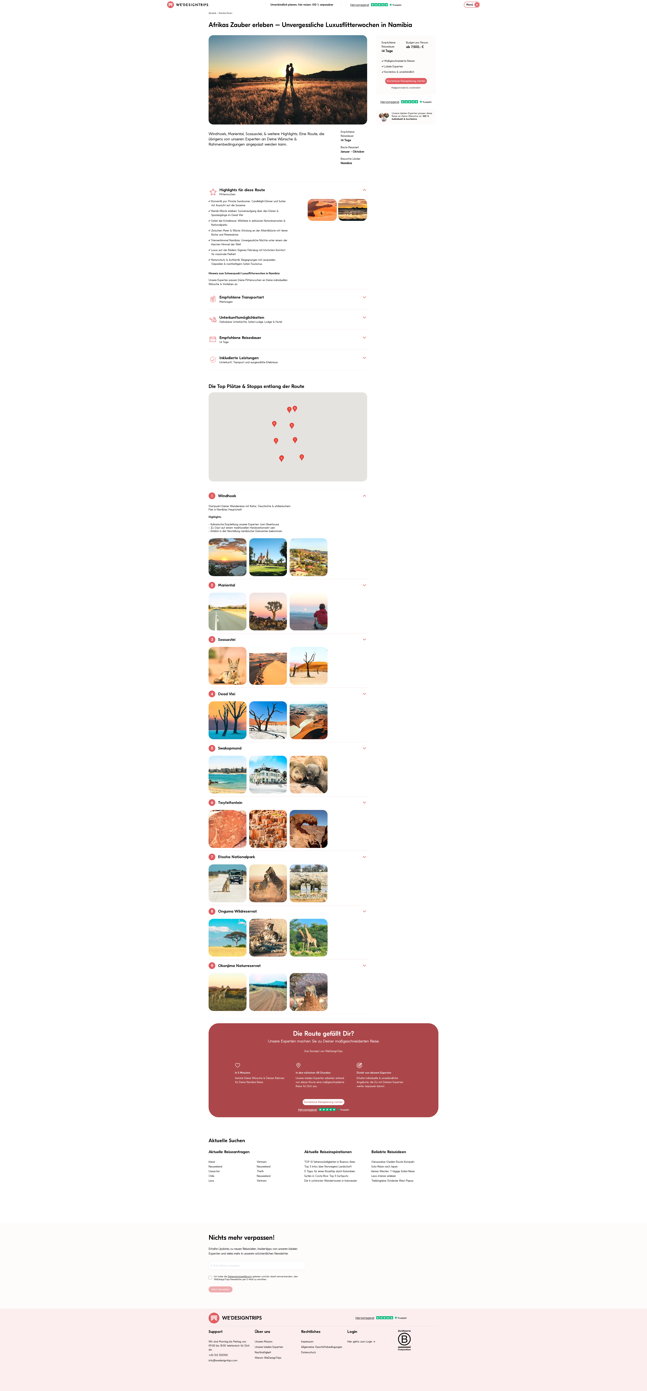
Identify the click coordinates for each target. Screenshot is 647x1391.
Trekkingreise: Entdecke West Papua (392, 1180)
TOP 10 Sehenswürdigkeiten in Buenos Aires (329, 1161)
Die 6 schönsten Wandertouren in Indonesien (330, 1180)
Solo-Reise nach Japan (384, 1166)
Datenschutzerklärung (240, 1276)
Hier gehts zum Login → (361, 1341)
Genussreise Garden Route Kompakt (392, 1161)
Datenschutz (308, 1352)
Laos (211, 1180)
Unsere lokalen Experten (269, 1347)
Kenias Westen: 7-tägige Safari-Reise (393, 1171)
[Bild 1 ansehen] (228, 557)
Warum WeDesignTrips (268, 1357)
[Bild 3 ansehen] (309, 557)
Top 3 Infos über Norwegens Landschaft (328, 1166)
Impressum (307, 1341)
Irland (212, 1161)
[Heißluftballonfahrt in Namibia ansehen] (322, 210)
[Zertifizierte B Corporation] (416, 1340)
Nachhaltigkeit (263, 1352)
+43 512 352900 (218, 1355)
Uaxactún (214, 1171)
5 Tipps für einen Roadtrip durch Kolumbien (329, 1171)
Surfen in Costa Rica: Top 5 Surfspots (326, 1176)
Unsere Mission (263, 1341)
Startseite (212, 13)
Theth (260, 1171)
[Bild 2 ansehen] (268, 557)
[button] (295, 440)
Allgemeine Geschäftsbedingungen (321, 1347)
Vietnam (262, 1161)
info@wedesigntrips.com (223, 1360)
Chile (211, 1176)
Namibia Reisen (225, 13)
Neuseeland (215, 1166)
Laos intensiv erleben (383, 1176)
